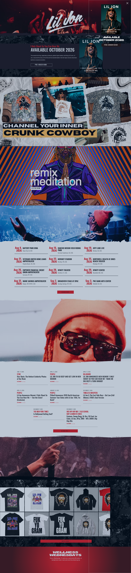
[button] (127, 3)
